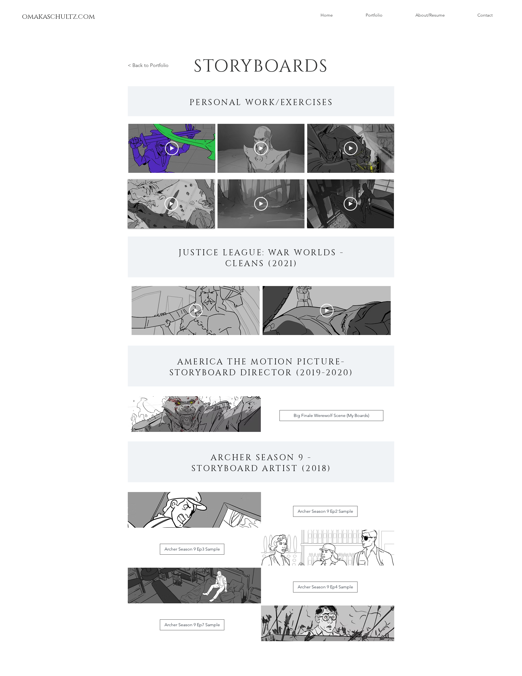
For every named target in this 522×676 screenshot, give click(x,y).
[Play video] (172, 148)
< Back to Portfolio (148, 65)
